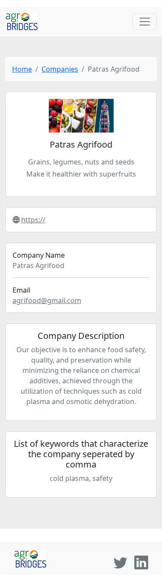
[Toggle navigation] (145, 21)
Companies (59, 69)
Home (22, 69)
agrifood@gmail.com (47, 300)
